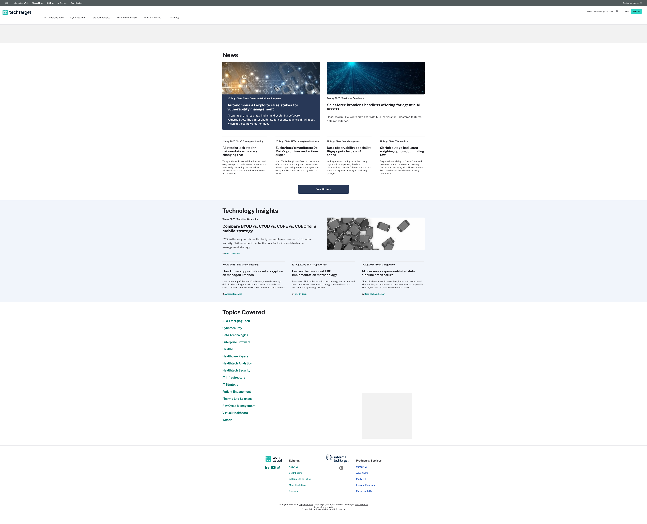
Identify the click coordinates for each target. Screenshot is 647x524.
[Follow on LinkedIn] (267, 467)
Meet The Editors (297, 485)
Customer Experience (353, 98)
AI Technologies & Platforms (305, 141)
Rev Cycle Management (238, 405)
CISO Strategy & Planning (250, 141)
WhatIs (227, 420)
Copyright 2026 (306, 504)
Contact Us (361, 467)
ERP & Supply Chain (317, 264)
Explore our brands (631, 3)
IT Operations (401, 141)
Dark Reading (77, 3)
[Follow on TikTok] (278, 467)
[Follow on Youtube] (273, 467)
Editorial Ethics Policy (300, 479)
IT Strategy (173, 17)
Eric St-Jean (300, 294)
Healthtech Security (236, 370)
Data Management (351, 141)
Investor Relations (365, 485)
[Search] (617, 11)
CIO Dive (50, 3)
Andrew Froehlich (233, 294)
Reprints (293, 491)
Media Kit (361, 479)
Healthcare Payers (235, 356)
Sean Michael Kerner (374, 294)
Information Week (21, 3)
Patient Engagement (236, 391)
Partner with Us (364, 491)
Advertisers (362, 473)
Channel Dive (37, 3)
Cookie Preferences (323, 507)
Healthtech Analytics (237, 363)
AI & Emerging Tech (54, 17)
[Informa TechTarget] (6, 3)
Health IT (228, 349)
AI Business (62, 3)
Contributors (295, 473)
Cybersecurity (77, 17)
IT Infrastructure (152, 17)
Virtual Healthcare (235, 413)
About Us (293, 467)
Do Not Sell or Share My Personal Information (323, 509)
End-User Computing (247, 219)
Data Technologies (100, 17)
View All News (323, 189)
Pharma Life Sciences (237, 398)
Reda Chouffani (232, 253)
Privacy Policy (361, 504)
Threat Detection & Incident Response (262, 98)
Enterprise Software (127, 17)
